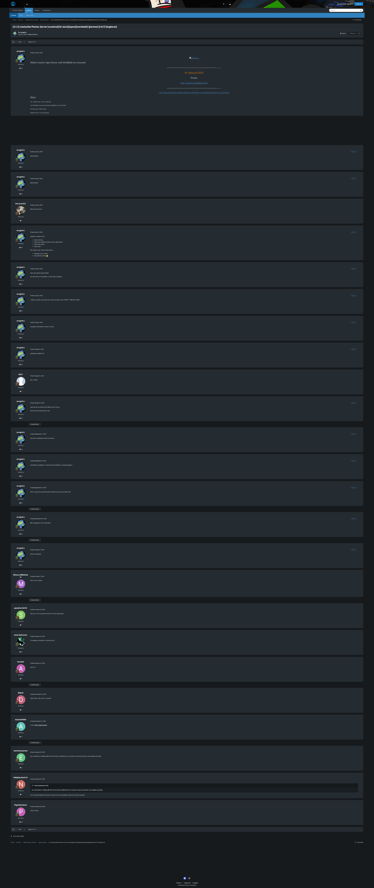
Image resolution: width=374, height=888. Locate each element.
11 (21, 594)
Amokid (20, 662)
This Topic (353, 10)
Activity (37, 10)
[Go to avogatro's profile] (15, 33)
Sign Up (359, 4)
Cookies (195, 883)
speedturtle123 (20, 608)
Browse (28, 10)
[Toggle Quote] (33, 785)
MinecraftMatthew (20, 576)
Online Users (30, 15)
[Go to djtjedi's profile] (21, 699)
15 (21, 652)
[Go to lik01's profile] (21, 381)
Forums (13, 15)
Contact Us (187, 883)
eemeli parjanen (21, 751)
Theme (178, 883)
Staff (21, 15)
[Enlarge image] (194, 58)
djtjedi (20, 693)
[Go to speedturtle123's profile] (21, 615)
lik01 (21, 374)
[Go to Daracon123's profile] (21, 210)
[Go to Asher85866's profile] (21, 726)
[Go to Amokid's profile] (21, 668)
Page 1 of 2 (31, 42)
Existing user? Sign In (344, 4)
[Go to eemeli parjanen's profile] (21, 757)
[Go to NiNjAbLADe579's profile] (21, 784)
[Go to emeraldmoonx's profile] (21, 641)
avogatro (23, 32)
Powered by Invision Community (187, 885)
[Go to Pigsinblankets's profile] (21, 811)
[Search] (361, 10)
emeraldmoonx (20, 635)
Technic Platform (18, 10)
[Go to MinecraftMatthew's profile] (21, 583)
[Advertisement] (46, 131)
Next (20, 42)
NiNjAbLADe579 (21, 778)
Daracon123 (20, 204)
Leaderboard (47, 10)
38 (22, 822)
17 (21, 736)
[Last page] (24, 42)
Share (343, 33)
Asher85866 (20, 720)
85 (22, 68)
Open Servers (32, 34)
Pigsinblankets (20, 805)
